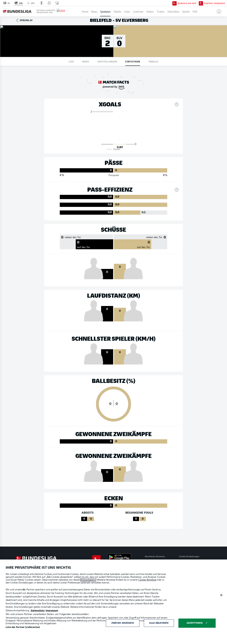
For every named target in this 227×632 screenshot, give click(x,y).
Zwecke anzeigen (122, 623)
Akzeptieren (195, 623)
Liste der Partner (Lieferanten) (23, 627)
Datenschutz (38, 610)
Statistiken (173, 11)
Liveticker (138, 11)
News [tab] (85, 61)
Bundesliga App (187, 3)
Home (85, 11)
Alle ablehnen (158, 623)
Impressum (52, 610)
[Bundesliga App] (174, 3)
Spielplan (105, 11)
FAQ (195, 11)
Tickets (161, 11)
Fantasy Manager (214, 3)
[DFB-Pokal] (41, 3)
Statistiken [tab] (132, 61)
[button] (217, 11)
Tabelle (117, 11)
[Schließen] (221, 595)
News (94, 11)
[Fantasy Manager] (201, 3)
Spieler (186, 11)
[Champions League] (49, 3)
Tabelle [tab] (153, 61)
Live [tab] (71, 61)
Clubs (127, 11)
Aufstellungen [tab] (107, 61)
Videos (150, 11)
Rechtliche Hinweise (155, 557)
